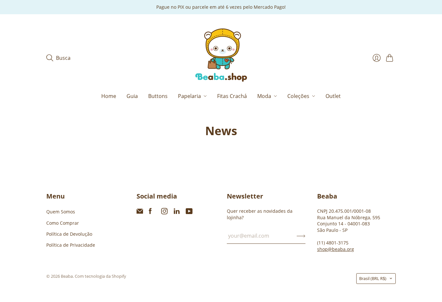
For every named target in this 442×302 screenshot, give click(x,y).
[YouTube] (189, 212)
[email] (140, 212)
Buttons (158, 96)
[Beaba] (221, 55)
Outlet (333, 96)
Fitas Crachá (232, 96)
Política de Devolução (69, 234)
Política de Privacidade (70, 245)
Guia (132, 96)
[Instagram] (164, 212)
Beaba (67, 276)
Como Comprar (62, 223)
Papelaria (189, 96)
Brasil (372, 278)
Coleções (298, 96)
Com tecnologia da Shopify (100, 276)
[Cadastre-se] (301, 235)
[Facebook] (150, 212)
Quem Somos (60, 212)
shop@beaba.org (335, 249)
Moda (264, 96)
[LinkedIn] (176, 212)
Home (108, 96)
